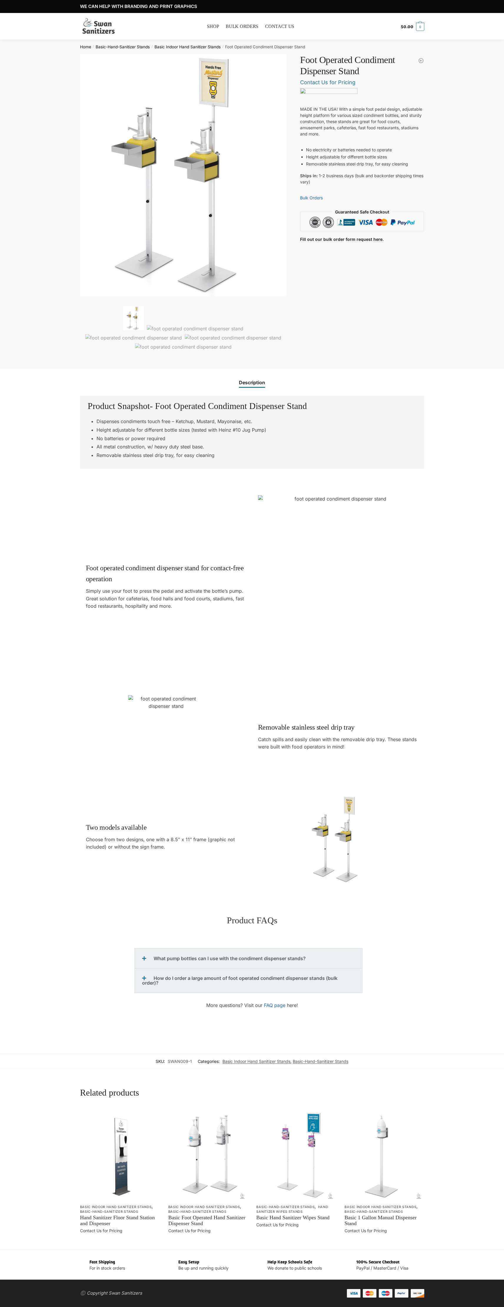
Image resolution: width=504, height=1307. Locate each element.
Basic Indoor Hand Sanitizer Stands (187, 46)
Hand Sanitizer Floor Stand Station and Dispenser (117, 1220)
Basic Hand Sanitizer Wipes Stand (293, 1217)
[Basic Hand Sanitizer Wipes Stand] (296, 1154)
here (377, 239)
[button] (248, 958)
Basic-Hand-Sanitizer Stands (123, 46)
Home (85, 46)
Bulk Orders (311, 197)
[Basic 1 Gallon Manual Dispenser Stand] (384, 1154)
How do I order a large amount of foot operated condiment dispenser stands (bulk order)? (239, 980)
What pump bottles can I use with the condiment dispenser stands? (230, 958)
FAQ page (273, 1005)
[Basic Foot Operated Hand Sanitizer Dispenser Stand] (421, 61)
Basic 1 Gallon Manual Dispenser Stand (381, 1220)
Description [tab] (252, 382)
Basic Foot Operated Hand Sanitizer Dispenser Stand (206, 1220)
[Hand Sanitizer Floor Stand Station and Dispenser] (119, 1154)
